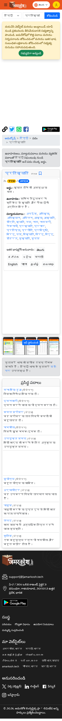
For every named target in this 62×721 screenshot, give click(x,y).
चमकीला (9, 427)
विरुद (49, 234)
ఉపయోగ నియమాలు (43, 624)
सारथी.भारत (48, 666)
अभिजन (27, 218)
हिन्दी (24, 138)
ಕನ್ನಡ (13, 257)
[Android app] (15, 602)
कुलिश (8, 536)
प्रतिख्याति (17, 173)
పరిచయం (6, 624)
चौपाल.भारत (30, 666)
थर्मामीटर (12, 490)
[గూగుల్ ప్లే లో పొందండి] (51, 129)
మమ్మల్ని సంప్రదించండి (13, 630)
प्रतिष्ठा (13, 230)
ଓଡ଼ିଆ (27, 257)
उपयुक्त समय (15, 438)
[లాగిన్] (56, 4)
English (13, 264)
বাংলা (24, 264)
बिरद (11, 234)
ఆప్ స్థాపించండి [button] (31, 342)
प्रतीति (27, 230)
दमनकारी (10, 401)
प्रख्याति (26, 226)
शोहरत (12, 238)
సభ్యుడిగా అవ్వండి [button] (31, 53)
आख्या (38, 218)
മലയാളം (48, 264)
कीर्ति (11, 222)
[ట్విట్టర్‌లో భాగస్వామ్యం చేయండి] (12, 129)
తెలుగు (40, 250)
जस (28, 222)
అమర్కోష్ (10, 138)
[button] (6, 346)
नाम (35, 222)
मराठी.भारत (33, 649)
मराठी (39, 257)
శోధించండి (52, 15)
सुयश (35, 238)
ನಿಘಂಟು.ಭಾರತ (9, 660)
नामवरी (45, 222)
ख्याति (20, 222)
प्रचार (39, 226)
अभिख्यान (13, 218)
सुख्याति (24, 238)
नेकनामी (12, 226)
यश (19, 234)
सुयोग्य (9, 479)
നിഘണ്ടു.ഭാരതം (34, 655)
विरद (39, 234)
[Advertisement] (31, 93)
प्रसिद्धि (41, 230)
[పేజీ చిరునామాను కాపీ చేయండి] (5, 129)
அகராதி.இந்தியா (12, 655)
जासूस (8, 505)
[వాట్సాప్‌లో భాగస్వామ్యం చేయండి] (19, 129)
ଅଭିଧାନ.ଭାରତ (29, 660)
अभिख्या (43, 214)
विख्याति (28, 234)
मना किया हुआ (13, 390)
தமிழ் (35, 264)
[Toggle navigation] (5, 5)
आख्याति (49, 218)
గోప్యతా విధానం (22, 624)
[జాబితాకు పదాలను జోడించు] (40, 173)
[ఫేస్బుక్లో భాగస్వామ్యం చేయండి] (26, 129)
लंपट (8, 521)
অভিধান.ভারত (50, 660)
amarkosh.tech (10, 666)
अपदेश (31, 214)
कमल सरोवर (14, 412)
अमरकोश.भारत (12, 649)
